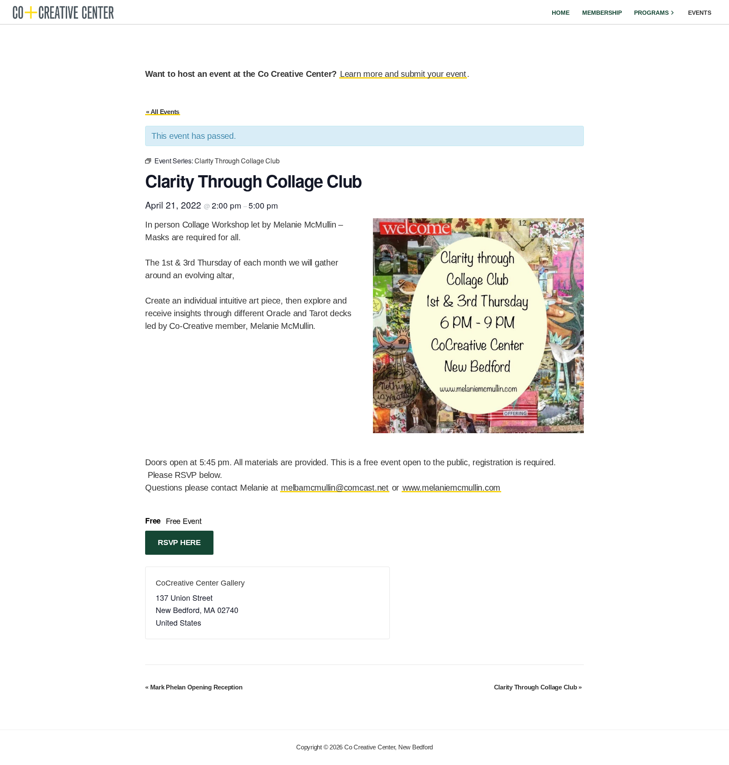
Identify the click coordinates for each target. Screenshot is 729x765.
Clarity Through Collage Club (538, 687)
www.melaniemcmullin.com (451, 487)
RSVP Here (179, 542)
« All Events (162, 111)
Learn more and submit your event (403, 74)
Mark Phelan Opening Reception (193, 687)
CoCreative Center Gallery (200, 583)
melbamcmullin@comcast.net (335, 487)
